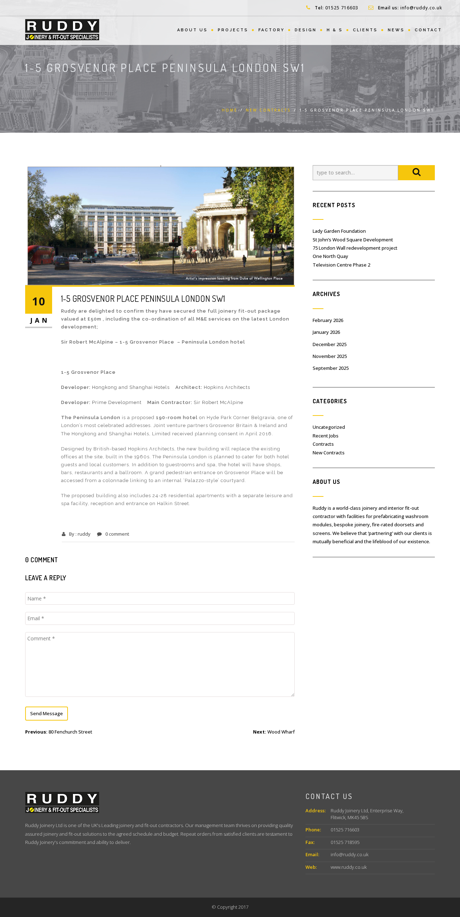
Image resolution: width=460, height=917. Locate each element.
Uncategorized (329, 427)
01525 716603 (341, 8)
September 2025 (331, 368)
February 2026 (328, 320)
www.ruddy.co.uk (349, 867)
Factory (271, 30)
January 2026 (326, 332)
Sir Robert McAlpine (218, 402)
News (396, 30)
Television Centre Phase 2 (341, 265)
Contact (428, 30)
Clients (365, 30)
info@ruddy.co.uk (421, 8)
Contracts (323, 444)
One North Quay (330, 256)
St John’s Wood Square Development (353, 239)
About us (192, 30)
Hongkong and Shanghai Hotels (131, 387)
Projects (233, 30)
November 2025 (330, 356)
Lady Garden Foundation (339, 231)
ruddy (84, 534)
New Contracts (268, 110)
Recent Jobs (326, 435)
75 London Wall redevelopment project (355, 248)
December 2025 (329, 344)
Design (306, 30)
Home (230, 110)
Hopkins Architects (227, 387)
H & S (335, 30)
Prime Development (118, 402)
